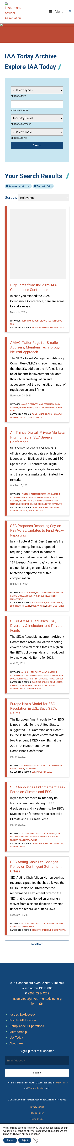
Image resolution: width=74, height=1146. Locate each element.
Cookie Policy (37, 1113)
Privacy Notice (37, 1107)
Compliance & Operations (26, 1026)
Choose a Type (18, 96)
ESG (38, 592)
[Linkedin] (32, 1004)
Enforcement (52, 507)
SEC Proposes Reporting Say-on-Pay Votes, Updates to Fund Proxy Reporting (37, 530)
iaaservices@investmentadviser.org (37, 998)
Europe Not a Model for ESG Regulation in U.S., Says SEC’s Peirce (33, 708)
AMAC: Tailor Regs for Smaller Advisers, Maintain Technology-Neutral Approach (35, 347)
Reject (25, 1140)
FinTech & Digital (53, 414)
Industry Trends (40, 327)
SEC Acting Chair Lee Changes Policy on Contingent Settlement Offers (36, 866)
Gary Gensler (48, 592)
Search (37, 145)
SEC (12, 324)
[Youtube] (41, 1004)
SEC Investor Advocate (50, 504)
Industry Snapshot (45, 407)
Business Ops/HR (40, 602)
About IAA (16, 1043)
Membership (18, 1032)
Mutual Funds (25, 596)
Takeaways (30, 768)
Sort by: (11, 197)
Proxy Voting (38, 606)
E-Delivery (33, 404)
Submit (37, 1072)
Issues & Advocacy (22, 1014)
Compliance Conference (34, 321)
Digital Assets (29, 497)
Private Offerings (44, 501)
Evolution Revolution (21, 679)
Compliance (38, 414)
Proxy (37, 596)
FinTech (26, 494)
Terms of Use (37, 1119)
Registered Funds (55, 606)
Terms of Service (36, 1088)
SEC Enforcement (28, 504)
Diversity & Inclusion (32, 675)
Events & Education (22, 1020)
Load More (37, 944)
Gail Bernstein (46, 404)
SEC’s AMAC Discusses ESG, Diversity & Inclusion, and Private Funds (36, 626)
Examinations (17, 836)
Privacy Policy (61, 1083)
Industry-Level (19, 186)
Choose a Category (21, 124)
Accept (10, 1140)
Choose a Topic (19, 138)
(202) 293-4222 (38, 993)
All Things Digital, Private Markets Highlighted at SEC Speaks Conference (37, 437)
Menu (59, 12)
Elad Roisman (44, 497)
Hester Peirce (44, 186)
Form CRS (57, 765)
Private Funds (56, 679)
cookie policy (33, 1134)
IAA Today (16, 1037)
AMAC (24, 404)
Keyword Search (19, 110)
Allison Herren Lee (40, 494)
